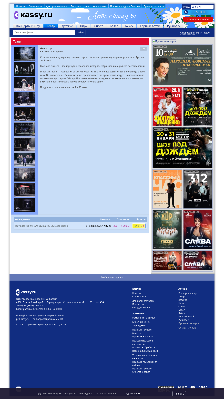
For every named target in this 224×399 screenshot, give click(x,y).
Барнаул (196, 6)
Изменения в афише (198, 19)
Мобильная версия (112, 277)
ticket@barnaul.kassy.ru (29, 315)
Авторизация (187, 32)
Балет (114, 26)
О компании (35, 6)
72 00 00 (200, 12)
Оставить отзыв (187, 327)
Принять (179, 393)
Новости (20, 6)
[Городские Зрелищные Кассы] (32, 16)
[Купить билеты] (26, 292)
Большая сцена (59, 225)
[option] (182, 64)
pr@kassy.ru (22, 318)
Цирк (83, 26)
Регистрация (203, 32)
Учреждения (100, 6)
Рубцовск (173, 26)
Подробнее (130, 393)
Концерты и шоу (28, 26)
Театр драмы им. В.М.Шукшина (32, 225)
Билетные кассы (80, 6)
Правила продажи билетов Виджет (142, 370)
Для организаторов (56, 6)
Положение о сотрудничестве (141, 306)
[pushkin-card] (164, 41)
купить (138, 225)
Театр (51, 26)
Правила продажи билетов (125, 6)
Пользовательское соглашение (142, 342)
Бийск (129, 26)
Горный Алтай (150, 26)
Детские (67, 26)
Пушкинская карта (188, 323)
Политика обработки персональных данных (145, 349)
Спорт (98, 26)
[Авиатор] (24, 54)
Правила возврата (153, 6)
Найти (80, 32)
